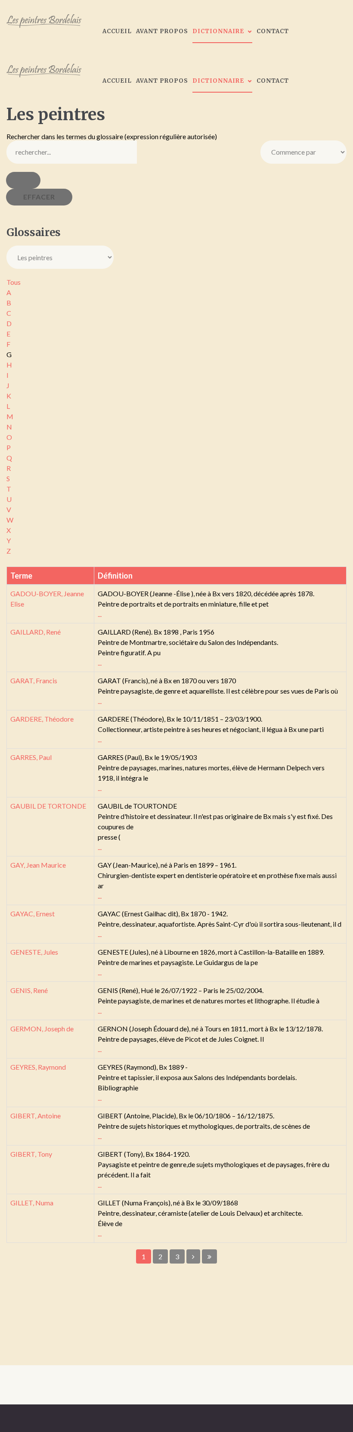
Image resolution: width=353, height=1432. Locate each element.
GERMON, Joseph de (42, 1028)
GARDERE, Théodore (42, 719)
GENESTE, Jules (34, 952)
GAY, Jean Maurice (38, 865)
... (100, 614)
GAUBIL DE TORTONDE (48, 806)
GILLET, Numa (31, 1203)
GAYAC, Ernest (32, 913)
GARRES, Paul (31, 757)
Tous (13, 282)
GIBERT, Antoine (35, 1115)
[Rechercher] (23, 180)
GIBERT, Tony (31, 1154)
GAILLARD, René (35, 632)
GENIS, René (29, 990)
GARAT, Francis (33, 680)
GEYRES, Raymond (38, 1067)
